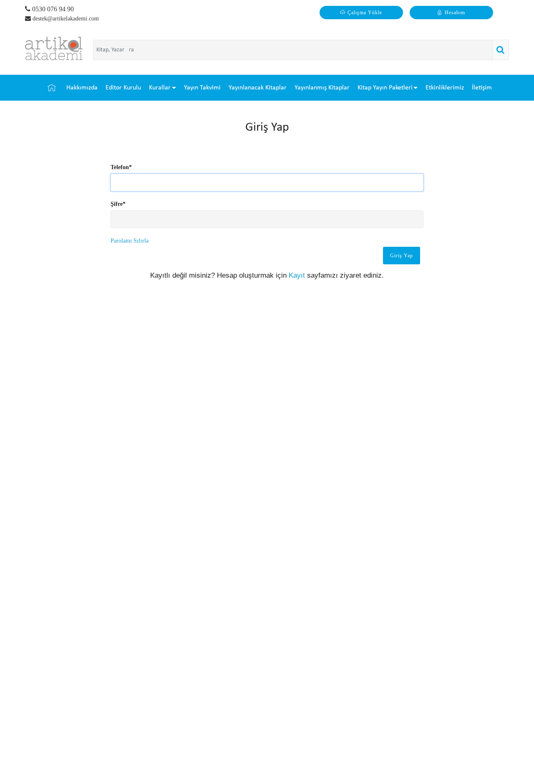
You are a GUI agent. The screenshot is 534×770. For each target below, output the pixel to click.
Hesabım (455, 12)
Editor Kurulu (123, 87)
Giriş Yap (401, 255)
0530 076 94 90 (52, 9)
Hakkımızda (82, 87)
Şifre (118, 204)
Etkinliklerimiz (445, 87)
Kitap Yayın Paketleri (385, 87)
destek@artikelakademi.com (66, 18)
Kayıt (297, 275)
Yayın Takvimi (202, 87)
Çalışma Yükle (365, 12)
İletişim (482, 87)
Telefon (121, 167)
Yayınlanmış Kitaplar (322, 87)
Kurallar (160, 87)
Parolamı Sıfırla (130, 241)
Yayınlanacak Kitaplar (258, 87)
